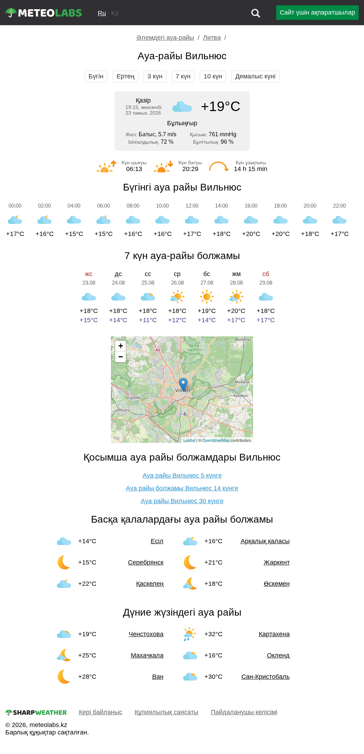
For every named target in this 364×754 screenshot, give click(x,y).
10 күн (213, 76)
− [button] (120, 356)
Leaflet (189, 440)
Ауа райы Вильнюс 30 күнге (182, 501)
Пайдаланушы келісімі (244, 712)
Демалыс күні (255, 76)
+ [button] (120, 345)
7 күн (183, 76)
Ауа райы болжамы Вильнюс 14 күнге (182, 488)
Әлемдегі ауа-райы (165, 37)
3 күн (155, 76)
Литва (212, 37)
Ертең (125, 76)
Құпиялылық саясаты (166, 712)
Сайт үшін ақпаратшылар (317, 12)
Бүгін (96, 76)
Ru (102, 13)
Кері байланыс (100, 712)
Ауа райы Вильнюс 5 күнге (182, 475)
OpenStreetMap (216, 440)
